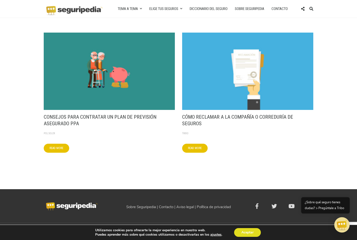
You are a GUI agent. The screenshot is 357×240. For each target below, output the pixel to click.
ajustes (215, 234)
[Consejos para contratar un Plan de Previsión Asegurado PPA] (109, 71)
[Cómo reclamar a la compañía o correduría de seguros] (247, 71)
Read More (56, 148)
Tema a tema (128, 9)
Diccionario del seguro (209, 9)
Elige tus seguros (163, 9)
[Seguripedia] (74, 8)
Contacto (280, 9)
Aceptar (247, 232)
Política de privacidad (214, 206)
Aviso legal (185, 206)
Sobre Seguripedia (249, 9)
